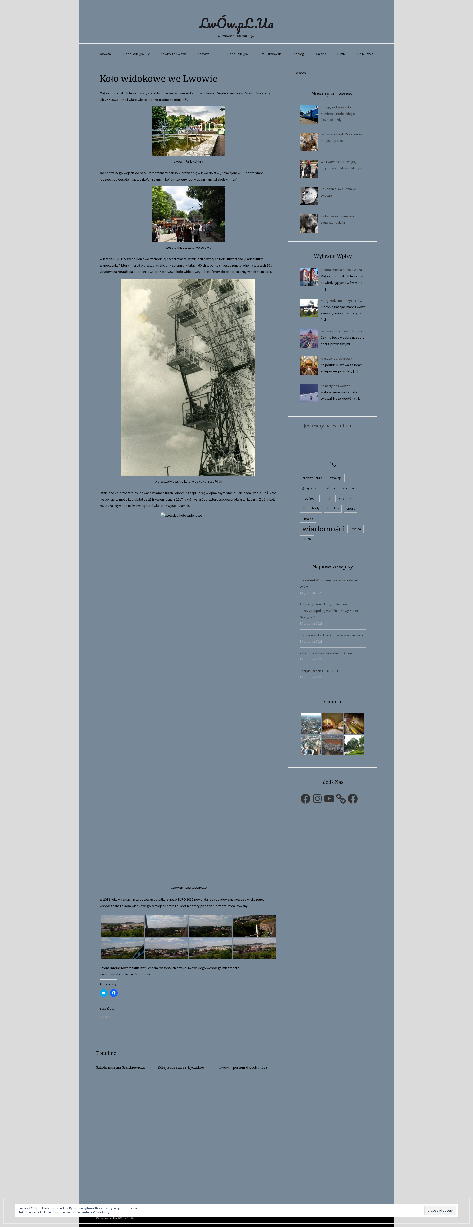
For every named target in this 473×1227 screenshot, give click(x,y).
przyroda (344, 498)
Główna (105, 54)
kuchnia (348, 488)
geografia (309, 488)
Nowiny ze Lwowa (173, 54)
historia (329, 488)
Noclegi (299, 54)
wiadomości (323, 529)
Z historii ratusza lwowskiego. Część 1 (327, 653)
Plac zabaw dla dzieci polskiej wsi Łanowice (332, 635)
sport (350, 508)
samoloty (333, 508)
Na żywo (204, 54)
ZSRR (306, 539)
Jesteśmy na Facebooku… (333, 426)
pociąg (326, 498)
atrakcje (336, 478)
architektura (312, 478)
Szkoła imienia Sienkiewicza (120, 1067)
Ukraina (307, 519)
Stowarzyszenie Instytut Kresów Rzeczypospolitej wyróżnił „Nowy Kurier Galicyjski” (329, 610)
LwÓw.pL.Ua (236, 23)
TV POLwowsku (271, 54)
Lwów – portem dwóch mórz (243, 1067)
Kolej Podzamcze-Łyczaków (181, 1067)
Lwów (308, 498)
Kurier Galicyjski (237, 54)
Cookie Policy (101, 1212)
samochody (310, 508)
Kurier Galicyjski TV (136, 54)
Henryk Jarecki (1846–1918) (320, 671)
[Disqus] (188, 1145)
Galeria (321, 54)
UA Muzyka (365, 54)
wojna (356, 529)
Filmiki (341, 54)
